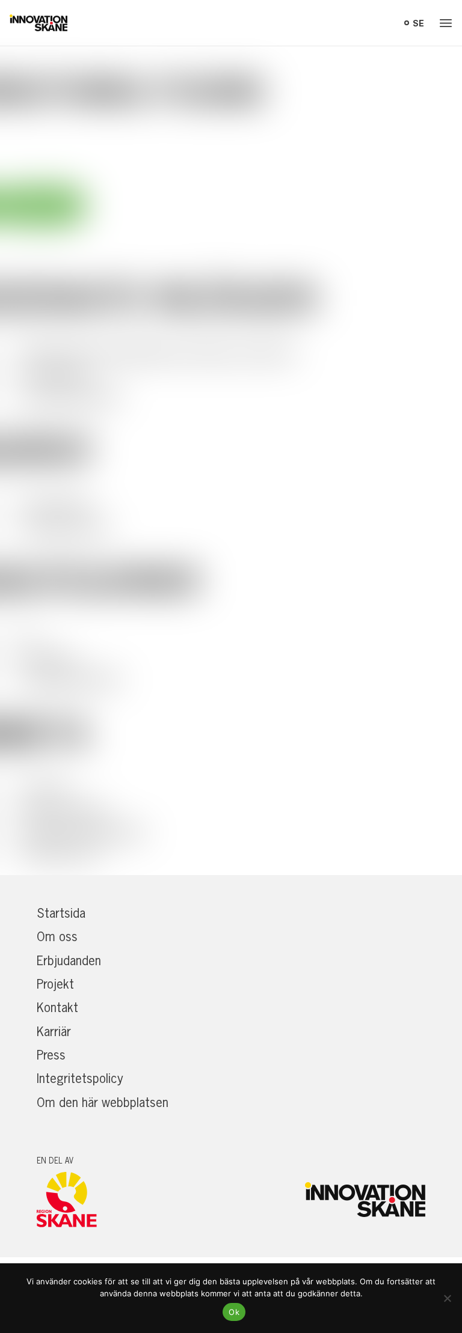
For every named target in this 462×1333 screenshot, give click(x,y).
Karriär (54, 1031)
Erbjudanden (69, 960)
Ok (234, 1312)
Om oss (57, 936)
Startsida (61, 913)
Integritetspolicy (80, 1078)
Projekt (55, 984)
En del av (55, 1160)
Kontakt (57, 1007)
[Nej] (447, 1298)
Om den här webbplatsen (102, 1102)
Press (51, 1055)
